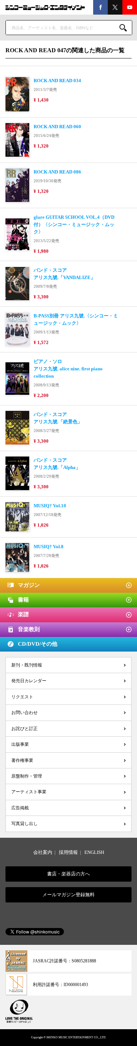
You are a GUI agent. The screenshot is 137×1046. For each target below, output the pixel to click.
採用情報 (68, 852)
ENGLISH (94, 852)
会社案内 (42, 852)
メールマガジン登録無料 (68, 894)
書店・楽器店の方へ (68, 874)
